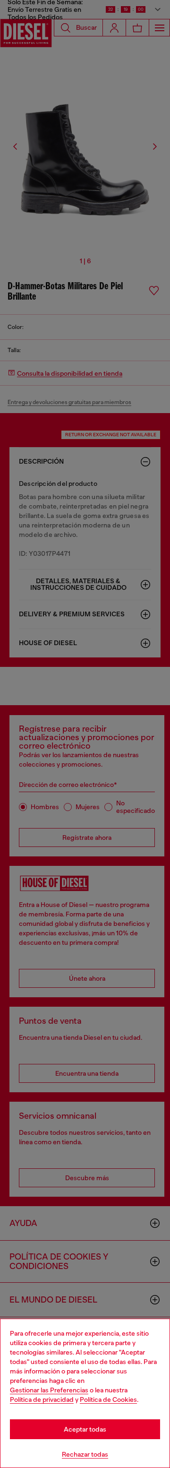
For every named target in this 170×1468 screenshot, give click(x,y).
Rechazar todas (85, 1454)
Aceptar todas (85, 1429)
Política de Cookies (108, 1399)
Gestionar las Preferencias (49, 1390)
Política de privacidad (42, 1399)
